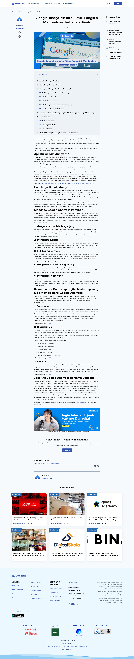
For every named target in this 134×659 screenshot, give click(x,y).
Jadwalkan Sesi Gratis (55, 588)
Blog (13, 12)
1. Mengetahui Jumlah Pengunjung (57, 93)
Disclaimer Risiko (36, 590)
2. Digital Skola (49, 125)
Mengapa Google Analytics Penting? (55, 89)
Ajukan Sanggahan (55, 600)
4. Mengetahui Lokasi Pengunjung (57, 105)
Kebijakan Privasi (35, 586)
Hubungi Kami (72, 582)
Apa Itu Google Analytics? (50, 81)
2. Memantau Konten (52, 97)
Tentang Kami (15, 585)
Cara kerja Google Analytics (52, 85)
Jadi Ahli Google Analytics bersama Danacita (59, 133)
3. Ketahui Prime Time (52, 101)
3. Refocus (47, 129)
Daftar (118, 3)
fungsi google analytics (41, 463)
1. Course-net (48, 121)
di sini (49, 323)
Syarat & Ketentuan (36, 582)
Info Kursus (19, 12)
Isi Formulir (67, 450)
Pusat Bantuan (69, 3)
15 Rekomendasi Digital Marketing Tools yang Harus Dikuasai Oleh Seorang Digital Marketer (68, 183)
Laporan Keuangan (36, 598)
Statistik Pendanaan (17, 589)
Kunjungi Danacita (80, 402)
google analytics (54, 463)
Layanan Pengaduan (55, 596)
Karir (13, 593)
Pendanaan (34, 594)
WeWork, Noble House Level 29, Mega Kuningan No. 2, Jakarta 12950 (67, 646)
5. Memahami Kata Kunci (53, 109)
